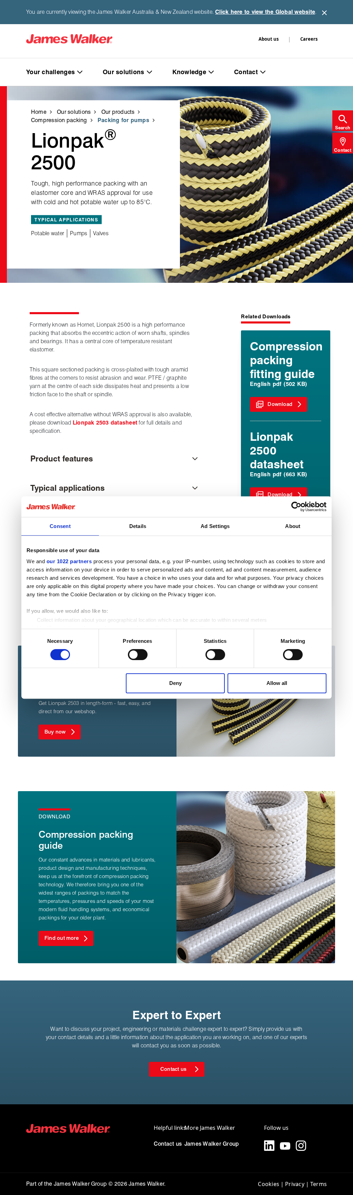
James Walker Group (211, 1144)
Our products (118, 111)
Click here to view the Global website (265, 12)
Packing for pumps (123, 120)
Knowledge (189, 72)
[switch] (138, 654)
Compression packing (59, 120)
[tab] (342, 120)
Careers (308, 39)
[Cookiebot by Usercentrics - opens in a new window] (296, 506)
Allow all (276, 683)
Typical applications (67, 487)
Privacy (294, 1184)
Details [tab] (138, 526)
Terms (318, 1184)
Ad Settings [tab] (215, 526)
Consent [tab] (60, 526)
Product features (61, 458)
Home (39, 111)
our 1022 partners (69, 561)
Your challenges (50, 72)
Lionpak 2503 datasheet (105, 422)
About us (269, 39)
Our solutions (123, 72)
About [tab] (292, 526)
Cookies (268, 1184)
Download (280, 404)
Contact (246, 72)
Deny (175, 683)
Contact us (168, 1144)
